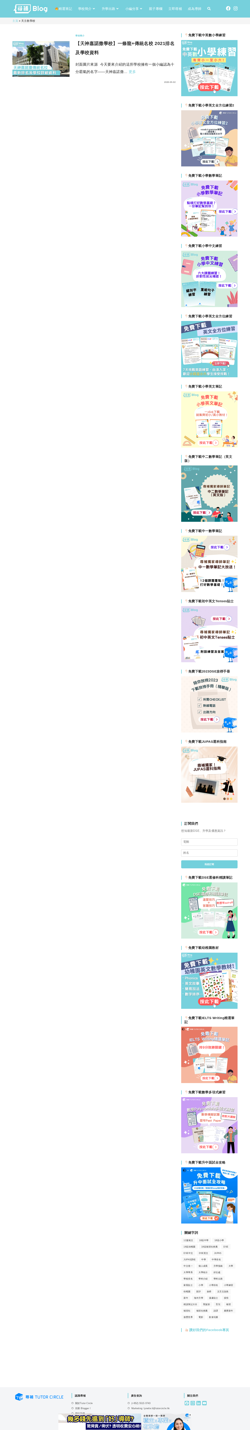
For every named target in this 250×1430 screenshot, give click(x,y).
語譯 (216, 1310)
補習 (228, 1304)
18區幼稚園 (189, 1246)
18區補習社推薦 (209, 1246)
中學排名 (216, 1259)
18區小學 (219, 1240)
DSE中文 (188, 1253)
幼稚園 (187, 1291)
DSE (225, 1246)
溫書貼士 (213, 1298)
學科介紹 (203, 1278)
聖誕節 (206, 1304)
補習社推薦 (202, 1310)
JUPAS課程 (189, 1259)
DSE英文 (203, 1253)
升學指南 (218, 1266)
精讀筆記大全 (190, 1304)
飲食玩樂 (213, 1317)
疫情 (226, 1298)
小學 (201, 1285)
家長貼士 (188, 1285)
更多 (132, 72)
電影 (201, 1317)
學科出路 (218, 1278)
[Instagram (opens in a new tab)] (235, 8)
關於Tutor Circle (84, 1403)
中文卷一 (188, 1266)
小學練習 (228, 1285)
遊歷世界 (188, 1317)
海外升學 (198, 1298)
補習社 (187, 1310)
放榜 (209, 1291)
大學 (231, 1266)
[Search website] (209, 9)
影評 (198, 1291)
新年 (186, 1298)
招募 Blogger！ (83, 1408)
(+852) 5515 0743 (140, 1403)
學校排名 (188, 1278)
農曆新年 (228, 1310)
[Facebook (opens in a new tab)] (228, 8)
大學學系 (188, 1272)
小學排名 (213, 1285)
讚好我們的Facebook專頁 (208, 1330)
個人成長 (203, 1266)
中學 (203, 1259)
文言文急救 (223, 1291)
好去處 (217, 1272)
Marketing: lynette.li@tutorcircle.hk (150, 1408)
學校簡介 (80, 35)
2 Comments (86, 82)
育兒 (218, 1304)
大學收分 (203, 1272)
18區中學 (204, 1240)
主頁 (15, 20)
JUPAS (217, 1253)
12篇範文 (188, 1240)
